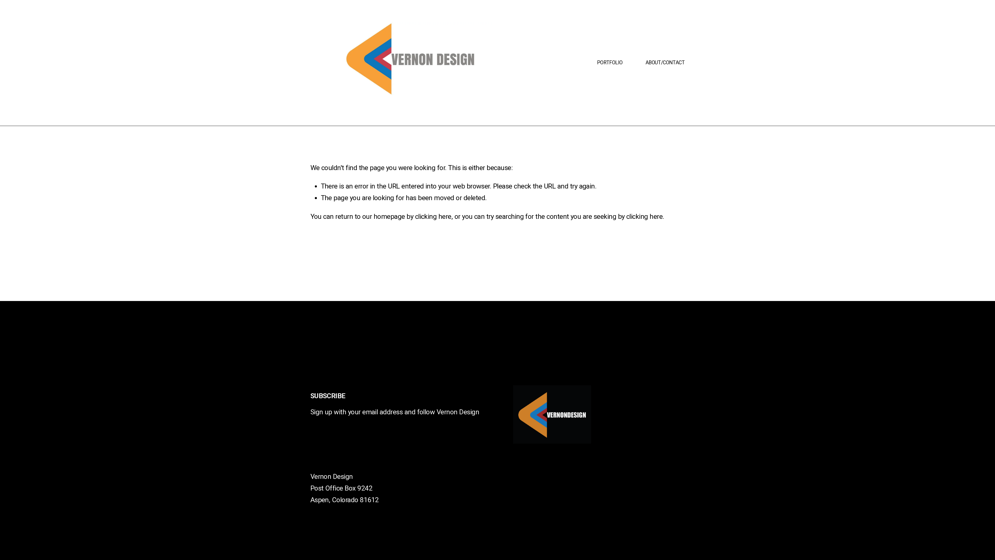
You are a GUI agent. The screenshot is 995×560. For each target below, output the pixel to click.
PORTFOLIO (610, 63)
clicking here (433, 216)
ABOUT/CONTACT (665, 63)
